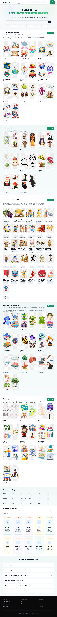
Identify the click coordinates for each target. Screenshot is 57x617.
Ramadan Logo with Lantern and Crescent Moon (40, 249)
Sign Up (22, 603)
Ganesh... (32, 266)
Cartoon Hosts (49, 237)
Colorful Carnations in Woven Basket (5, 249)
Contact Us (41, 606)
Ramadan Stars (40, 266)
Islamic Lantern (48, 252)
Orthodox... (13, 266)
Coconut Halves (21, 221)
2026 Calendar (6, 420)
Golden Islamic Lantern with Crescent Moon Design (49, 249)
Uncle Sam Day (6, 120)
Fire (12, 495)
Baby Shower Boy (32, 236)
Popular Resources (6, 603)
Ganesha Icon (33, 267)
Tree (4, 391)
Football (28, 2)
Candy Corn (24, 25)
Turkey (39, 503)
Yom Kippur (5, 58)
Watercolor (40, 170)
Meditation (5, 498)
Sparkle (4, 503)
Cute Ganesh (13, 281)
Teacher (23, 2)
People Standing (29, 222)
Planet (13, 500)
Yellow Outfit (38, 222)
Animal (13, 493)
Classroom (5, 482)
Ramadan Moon (6, 236)
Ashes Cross (6, 222)
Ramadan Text (39, 250)
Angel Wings (5, 493)
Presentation (5, 461)
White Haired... (6, 267)
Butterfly (22, 350)
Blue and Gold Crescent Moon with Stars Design (7, 235)
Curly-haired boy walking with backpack (50, 265)
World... (15, 221)
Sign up (52, 2)
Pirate (48, 498)
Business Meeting (6, 350)
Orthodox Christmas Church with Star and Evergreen (14, 265)
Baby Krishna (15, 236)
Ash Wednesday (6, 221)
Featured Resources (7, 604)
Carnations (6, 252)
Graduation (22, 441)
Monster (31, 498)
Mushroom (30, 25)
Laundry (39, 495)
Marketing (22, 461)
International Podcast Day (43, 79)
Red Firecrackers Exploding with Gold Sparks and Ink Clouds (32, 280)
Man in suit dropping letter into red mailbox (6, 280)
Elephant (4, 495)
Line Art (21, 170)
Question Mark (23, 500)
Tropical (30, 503)
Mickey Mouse (23, 498)
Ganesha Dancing (5, 298)
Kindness (21, 236)
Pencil (39, 498)
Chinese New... (39, 236)
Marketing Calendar (6, 606)
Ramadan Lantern (49, 250)
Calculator (44, 25)
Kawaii (4, 170)
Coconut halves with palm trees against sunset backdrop (18, 220)
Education (40, 461)
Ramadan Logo (39, 252)
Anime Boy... (6, 266)
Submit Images (23, 604)
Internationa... (49, 236)
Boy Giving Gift (22, 237)
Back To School (41, 441)
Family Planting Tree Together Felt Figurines (24, 265)
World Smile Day (41, 58)
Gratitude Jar (23, 281)
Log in (48, 2)
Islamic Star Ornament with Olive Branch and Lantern (41, 265)
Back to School (19, 2)
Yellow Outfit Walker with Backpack (38, 220)
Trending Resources (6, 601)
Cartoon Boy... (38, 221)
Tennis (22, 503)
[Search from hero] (49, 22)
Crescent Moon (6, 237)
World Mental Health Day (25, 329)
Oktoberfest (22, 79)
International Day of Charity (25, 58)
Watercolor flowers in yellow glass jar (23, 280)
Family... (20, 250)
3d (3, 149)
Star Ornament (40, 267)
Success (13, 503)
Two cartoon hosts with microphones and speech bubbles (50, 235)
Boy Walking (50, 267)
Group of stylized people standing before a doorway (30, 220)
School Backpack (37, 25)
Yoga (48, 503)
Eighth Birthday (50, 281)
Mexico (13, 498)
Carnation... (6, 250)
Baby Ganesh (31, 250)
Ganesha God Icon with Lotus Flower (33, 265)
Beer (21, 493)
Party (4, 441)
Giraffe (22, 495)
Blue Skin (14, 237)
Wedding (39, 420)
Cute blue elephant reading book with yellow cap (14, 280)
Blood (39, 493)
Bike (30, 493)
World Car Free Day (6, 79)
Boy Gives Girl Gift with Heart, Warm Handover (22, 235)
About (40, 601)
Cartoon (22, 149)
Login (22, 601)
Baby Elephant (32, 252)
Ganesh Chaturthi (41, 329)
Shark (30, 500)
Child (48, 493)
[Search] (45, 2)
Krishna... (45, 221)
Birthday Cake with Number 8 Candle (49, 280)
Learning (48, 495)
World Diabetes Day (6, 329)
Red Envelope (39, 237)
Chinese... (30, 281)
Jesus (30, 495)
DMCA (40, 603)
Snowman (49, 500)
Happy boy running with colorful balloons (14, 249)
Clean (6, 2)
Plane (4, 500)
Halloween (14, 2)
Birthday (22, 420)
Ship (39, 500)
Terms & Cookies (42, 604)
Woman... (50, 221)
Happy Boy (31, 237)
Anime (39, 149)
